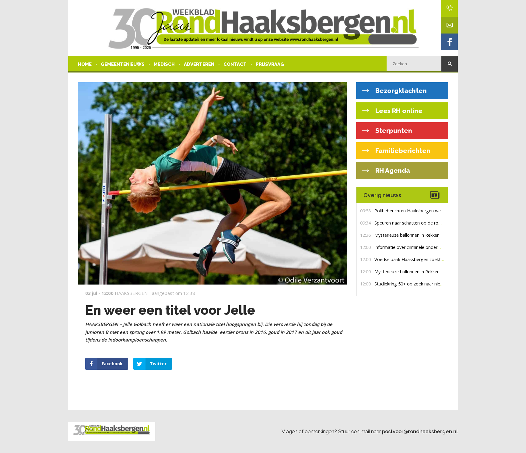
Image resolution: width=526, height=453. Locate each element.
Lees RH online (398, 111)
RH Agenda (392, 170)
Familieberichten (402, 150)
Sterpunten (393, 130)
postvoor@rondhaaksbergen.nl (420, 431)
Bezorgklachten (400, 90)
